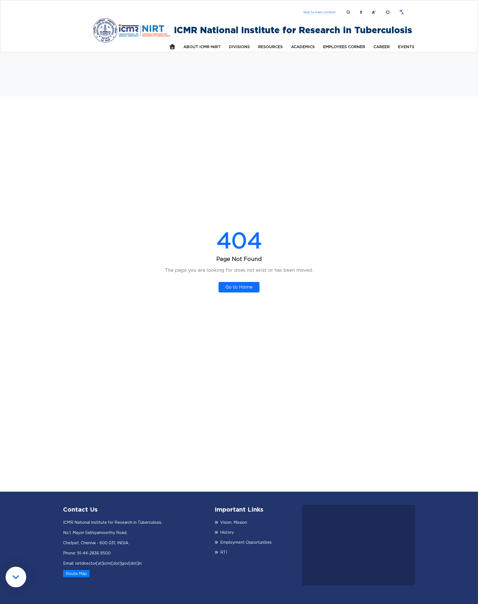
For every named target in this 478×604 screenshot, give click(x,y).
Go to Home (239, 287)
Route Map (76, 573)
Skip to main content (319, 12)
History (227, 532)
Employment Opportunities (246, 542)
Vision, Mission (233, 522)
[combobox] (401, 12)
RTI (223, 552)
